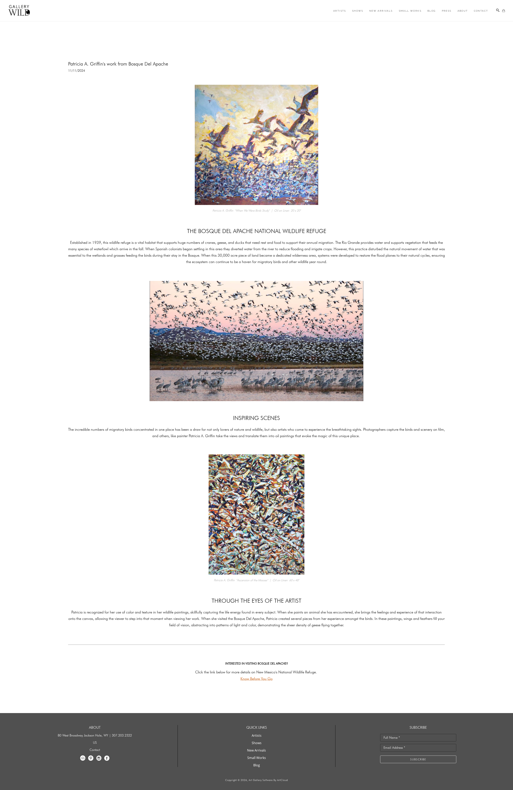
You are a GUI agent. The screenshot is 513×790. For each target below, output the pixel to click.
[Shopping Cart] (503, 10)
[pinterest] (90, 758)
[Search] (497, 10)
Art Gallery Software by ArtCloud (268, 780)
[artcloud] (82, 758)
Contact (95, 750)
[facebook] (106, 758)
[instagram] (98, 758)
